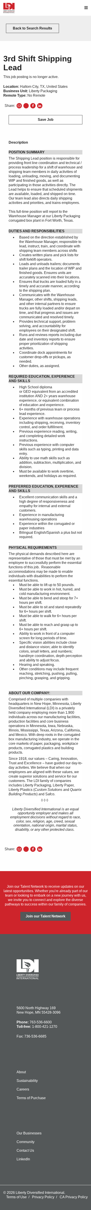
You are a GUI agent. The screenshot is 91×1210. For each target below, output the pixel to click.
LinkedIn (23, 1159)
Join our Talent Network (45, 916)
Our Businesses (29, 1133)
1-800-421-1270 (44, 1026)
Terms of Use (16, 1197)
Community (25, 1142)
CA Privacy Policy (74, 1197)
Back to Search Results (32, 28)
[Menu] (86, 8)
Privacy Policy (43, 1197)
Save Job (45, 119)
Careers (23, 1089)
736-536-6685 (35, 1036)
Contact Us (25, 1150)
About (21, 1072)
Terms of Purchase (31, 1098)
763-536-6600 (41, 1022)
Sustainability (27, 1081)
